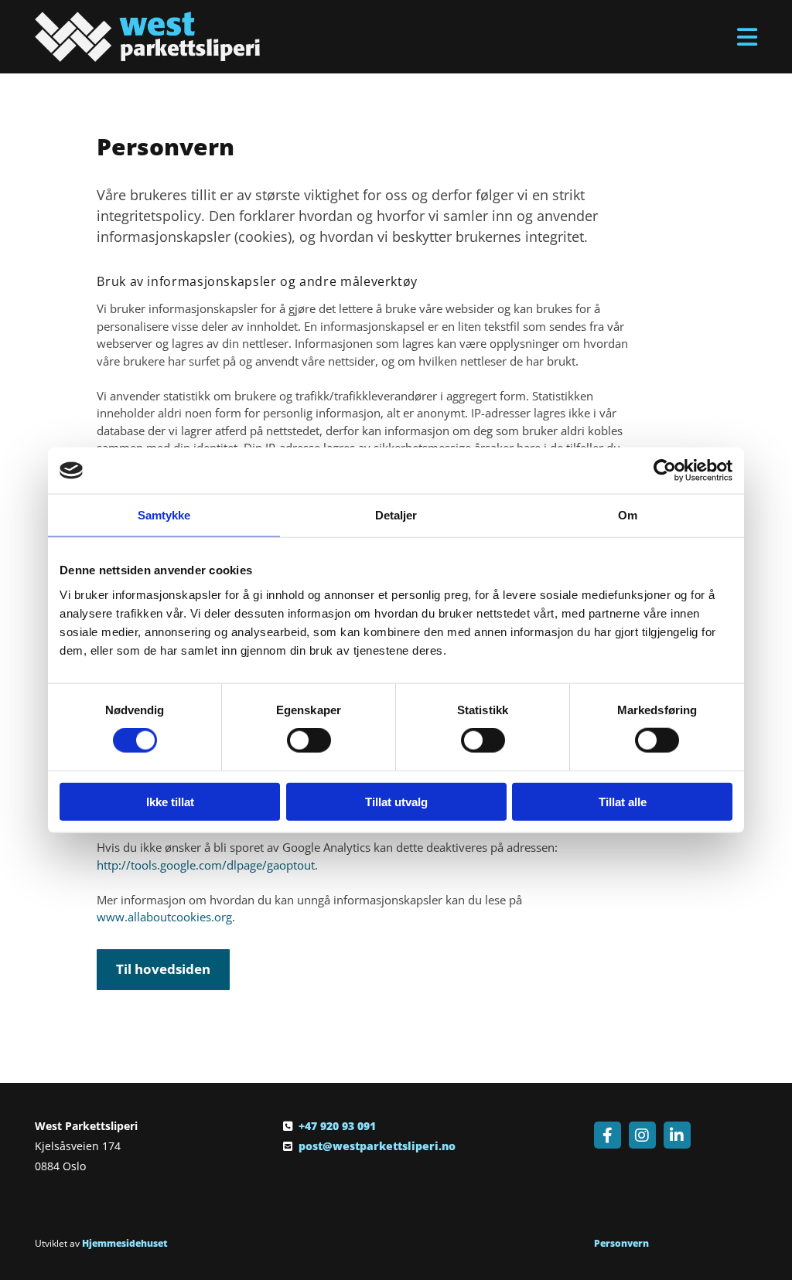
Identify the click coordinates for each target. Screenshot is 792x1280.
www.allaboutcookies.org (164, 916)
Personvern (621, 1243)
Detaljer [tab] (396, 515)
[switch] (309, 740)
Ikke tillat (170, 801)
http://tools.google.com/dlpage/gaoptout (206, 865)
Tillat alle (623, 801)
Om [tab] (627, 515)
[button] (520, 37)
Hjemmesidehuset (125, 1243)
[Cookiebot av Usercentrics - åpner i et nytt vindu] (664, 470)
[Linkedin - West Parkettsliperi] (677, 1135)
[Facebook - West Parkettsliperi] (607, 1135)
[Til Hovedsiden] (147, 37)
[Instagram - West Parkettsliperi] (642, 1135)
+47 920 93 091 (337, 1125)
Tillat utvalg (396, 801)
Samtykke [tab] (164, 515)
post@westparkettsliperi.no (377, 1146)
